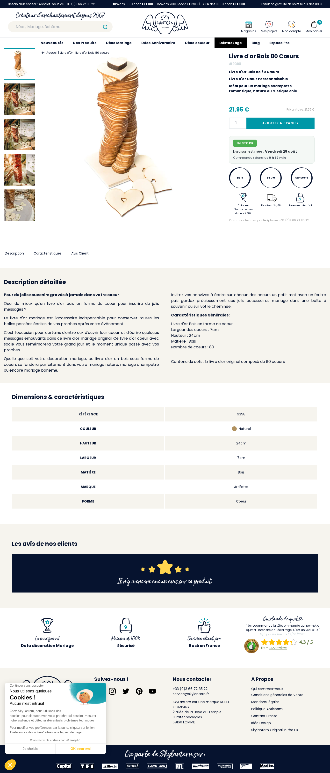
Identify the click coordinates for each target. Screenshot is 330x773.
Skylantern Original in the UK (274, 730)
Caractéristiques (48, 253)
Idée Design (261, 722)
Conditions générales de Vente (277, 694)
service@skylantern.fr (191, 693)
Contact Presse (264, 715)
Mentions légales (265, 701)
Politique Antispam (267, 708)
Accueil (51, 53)
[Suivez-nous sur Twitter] (126, 691)
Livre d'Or (66, 53)
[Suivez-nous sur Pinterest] (139, 691)
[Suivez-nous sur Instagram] (112, 691)
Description (14, 253)
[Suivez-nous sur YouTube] (152, 691)
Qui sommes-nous (267, 688)
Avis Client (80, 253)
